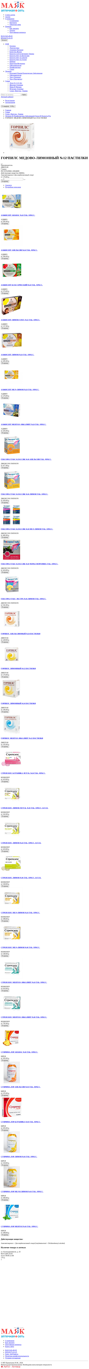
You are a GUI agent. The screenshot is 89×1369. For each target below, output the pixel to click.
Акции (7, 17)
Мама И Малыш (15, 87)
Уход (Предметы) (16, 79)
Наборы (12, 61)
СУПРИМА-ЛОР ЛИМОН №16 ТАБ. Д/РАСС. (19, 1157)
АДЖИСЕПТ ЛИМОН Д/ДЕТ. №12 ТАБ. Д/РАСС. (20, 320)
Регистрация (10, 100)
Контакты (13, 23)
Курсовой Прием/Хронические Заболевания (26, 73)
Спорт (12, 69)
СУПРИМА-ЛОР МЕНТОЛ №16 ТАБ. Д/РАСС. (19, 1226)
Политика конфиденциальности (17, 1356)
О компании (9, 19)
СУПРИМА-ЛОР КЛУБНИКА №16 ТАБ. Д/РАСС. (21, 1122)
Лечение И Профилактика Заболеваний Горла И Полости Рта (28, 116)
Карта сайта (9, 1346)
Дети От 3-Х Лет (16, 83)
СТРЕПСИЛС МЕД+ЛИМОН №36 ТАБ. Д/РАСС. (20, 947)
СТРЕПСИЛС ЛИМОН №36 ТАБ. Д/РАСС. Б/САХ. (21, 878)
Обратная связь (15, 24)
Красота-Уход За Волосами (19, 56)
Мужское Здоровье (16, 89)
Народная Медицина (17, 63)
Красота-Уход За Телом (18, 60)
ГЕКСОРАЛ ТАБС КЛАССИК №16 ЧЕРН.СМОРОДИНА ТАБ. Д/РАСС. (29, 564)
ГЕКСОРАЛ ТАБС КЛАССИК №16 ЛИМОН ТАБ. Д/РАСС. (24, 494)
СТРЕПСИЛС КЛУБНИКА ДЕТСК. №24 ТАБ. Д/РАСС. (23, 773)
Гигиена (13, 46)
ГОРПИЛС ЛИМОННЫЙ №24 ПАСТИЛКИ (18, 703)
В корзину (5, 181)
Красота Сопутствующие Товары (22, 54)
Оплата (12, 30)
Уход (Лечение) (15, 77)
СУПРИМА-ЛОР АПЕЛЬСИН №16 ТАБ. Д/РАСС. (20, 1087)
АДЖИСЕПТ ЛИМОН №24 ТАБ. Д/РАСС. (17, 355)
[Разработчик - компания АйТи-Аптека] (10, 1367)
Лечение (8, 71)
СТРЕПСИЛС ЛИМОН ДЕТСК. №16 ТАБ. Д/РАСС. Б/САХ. (24, 808)
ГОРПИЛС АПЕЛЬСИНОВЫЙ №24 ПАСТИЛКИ (20, 634)
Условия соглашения (12, 1358)
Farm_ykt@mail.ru (11, 1354)
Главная (8, 110)
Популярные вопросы (18, 32)
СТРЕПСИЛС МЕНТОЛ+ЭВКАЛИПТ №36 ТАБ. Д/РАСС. (24, 1017)
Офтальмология (15, 65)
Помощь (8, 26)
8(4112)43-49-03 (6, 36)
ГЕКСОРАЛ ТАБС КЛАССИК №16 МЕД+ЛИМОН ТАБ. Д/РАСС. (27, 529)
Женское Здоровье (16, 85)
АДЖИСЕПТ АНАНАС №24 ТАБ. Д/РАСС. (18, 215)
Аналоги (8, 185)
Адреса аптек (10, 15)
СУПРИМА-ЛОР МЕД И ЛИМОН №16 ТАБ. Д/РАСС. (22, 1191)
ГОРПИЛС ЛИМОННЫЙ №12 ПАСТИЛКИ (18, 668)
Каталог (4, 40)
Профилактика (15, 67)
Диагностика (14, 48)
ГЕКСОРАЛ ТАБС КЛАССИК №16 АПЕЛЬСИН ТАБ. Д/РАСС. (26, 459)
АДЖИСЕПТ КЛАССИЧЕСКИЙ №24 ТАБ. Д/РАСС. (22, 285)
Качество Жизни (16, 52)
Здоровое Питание (16, 50)
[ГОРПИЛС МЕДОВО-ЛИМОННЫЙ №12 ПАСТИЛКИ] (21, 153)
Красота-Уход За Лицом (18, 58)
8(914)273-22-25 (7, 38)
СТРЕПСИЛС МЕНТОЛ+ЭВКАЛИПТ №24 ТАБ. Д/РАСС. (24, 982)
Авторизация (10, 102)
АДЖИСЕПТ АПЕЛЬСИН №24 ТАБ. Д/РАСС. (19, 250)
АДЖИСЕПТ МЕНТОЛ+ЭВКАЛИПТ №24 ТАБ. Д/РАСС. (23, 424)
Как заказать (14, 28)
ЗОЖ (7, 44)
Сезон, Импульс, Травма (19, 91)
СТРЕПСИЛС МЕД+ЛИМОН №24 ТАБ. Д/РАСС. (20, 913)
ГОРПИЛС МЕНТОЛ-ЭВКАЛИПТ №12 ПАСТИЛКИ (22, 738)
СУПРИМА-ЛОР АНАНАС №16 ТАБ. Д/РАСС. (19, 1052)
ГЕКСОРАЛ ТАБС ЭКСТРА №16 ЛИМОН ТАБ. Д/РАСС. (23, 599)
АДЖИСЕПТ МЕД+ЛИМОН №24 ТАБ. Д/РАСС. (20, 390)
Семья (7, 81)
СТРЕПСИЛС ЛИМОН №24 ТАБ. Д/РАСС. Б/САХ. (21, 843)
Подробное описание (13, 187)
